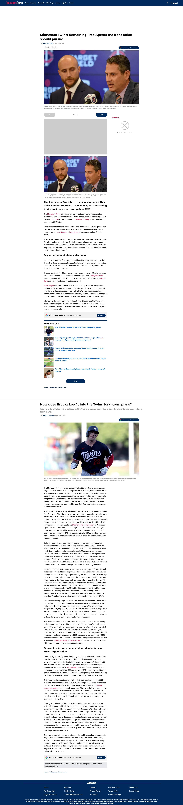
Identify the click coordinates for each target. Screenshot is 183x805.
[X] (171, 2)
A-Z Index (93, 795)
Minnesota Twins (53, 214)
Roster (58, 3)
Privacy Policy (95, 791)
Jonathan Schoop (82, 219)
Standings (50, 3)
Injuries (64, 3)
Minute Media (34, 799)
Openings (68, 787)
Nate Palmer (48, 43)
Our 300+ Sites (113, 787)
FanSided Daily (49, 791)
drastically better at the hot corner (67, 640)
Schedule (41, 3)
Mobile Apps (133, 787)
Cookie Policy (134, 791)
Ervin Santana (74, 232)
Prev (49, 115)
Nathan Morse (48, 415)
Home (46, 387)
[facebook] (167, 2)
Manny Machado (96, 276)
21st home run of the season (83, 525)
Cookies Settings (114, 795)
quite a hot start (73, 667)
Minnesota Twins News (58, 387)
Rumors (33, 3)
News (27, 3)
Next (101, 115)
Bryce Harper (49, 286)
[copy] (55, 47)
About (46, 787)
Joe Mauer (61, 232)
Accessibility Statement (73, 795)
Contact (93, 787)
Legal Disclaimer (50, 795)
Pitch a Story (69, 791)
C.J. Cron (55, 219)
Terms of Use (113, 791)
